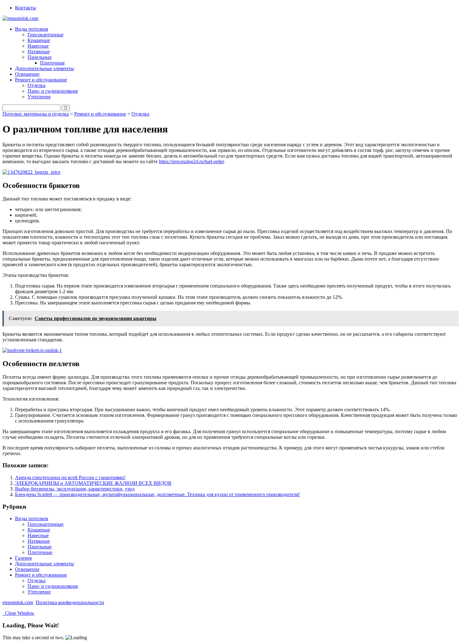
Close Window (18, 613)
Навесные (38, 46)
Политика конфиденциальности (70, 602)
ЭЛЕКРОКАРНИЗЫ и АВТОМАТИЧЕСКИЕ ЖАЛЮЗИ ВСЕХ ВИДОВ (93, 483)
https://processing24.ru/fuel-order (191, 161)
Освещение (27, 74)
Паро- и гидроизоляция (53, 91)
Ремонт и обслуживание (100, 114)
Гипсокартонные (46, 34)
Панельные (40, 546)
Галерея (23, 558)
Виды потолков (31, 518)
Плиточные (52, 62)
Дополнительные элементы (44, 68)
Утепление (39, 96)
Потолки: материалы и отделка (36, 114)
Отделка (36, 85)
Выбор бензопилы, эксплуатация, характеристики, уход (75, 488)
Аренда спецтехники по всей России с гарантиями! (70, 477)
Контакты (25, 7)
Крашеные (39, 40)
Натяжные (39, 51)
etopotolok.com (18, 602)
